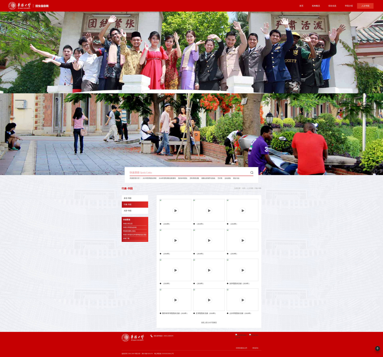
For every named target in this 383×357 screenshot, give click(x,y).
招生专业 (236, 178)
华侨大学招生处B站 (130, 227)
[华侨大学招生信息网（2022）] (28, 6)
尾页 (215, 322)
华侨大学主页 (127, 224)
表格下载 (126, 238)
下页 (212, 322)
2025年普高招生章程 (149, 178)
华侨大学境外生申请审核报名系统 (134, 235)
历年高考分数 (194, 178)
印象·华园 (258, 188)
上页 (205, 322)
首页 (243, 188)
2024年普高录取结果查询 (167, 178)
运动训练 (228, 178)
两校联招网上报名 (129, 231)
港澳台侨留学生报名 (208, 178)
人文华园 (250, 188)
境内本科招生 (182, 178)
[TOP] (377, 348)
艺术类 (220, 178)
